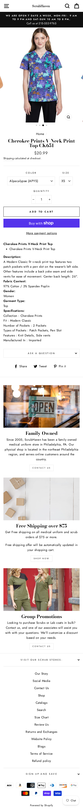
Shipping (8, 158)
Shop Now (41, 558)
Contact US (41, 467)
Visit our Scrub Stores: (41, 659)
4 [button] (47, 126)
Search (41, 710)
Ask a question (41, 353)
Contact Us (41, 646)
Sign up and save (41, 774)
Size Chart (41, 717)
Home (40, 134)
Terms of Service (41, 753)
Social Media (41, 681)
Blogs (41, 746)
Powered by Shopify (41, 805)
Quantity (41, 191)
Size (66, 172)
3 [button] (43, 126)
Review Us (41, 724)
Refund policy (41, 761)
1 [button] (37, 126)
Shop (41, 695)
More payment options (41, 233)
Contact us (13, 628)
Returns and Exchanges (41, 732)
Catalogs (41, 703)
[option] (41, 19)
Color (31, 172)
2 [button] (40, 126)
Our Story (41, 673)
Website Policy (41, 739)
